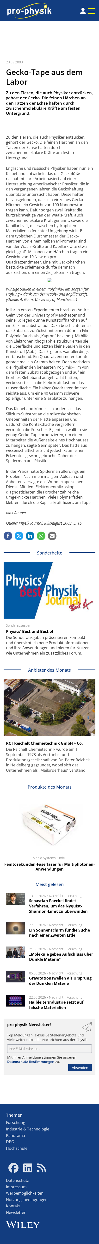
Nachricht (56, 895)
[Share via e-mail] (52, 536)
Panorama (15, 1135)
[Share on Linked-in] (30, 536)
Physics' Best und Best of (29, 631)
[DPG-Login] (83, 11)
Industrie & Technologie (27, 1129)
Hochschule (16, 1148)
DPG (10, 1141)
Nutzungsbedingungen (27, 1199)
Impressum (16, 1187)
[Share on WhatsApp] (41, 536)
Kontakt (13, 1206)
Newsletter (16, 1212)
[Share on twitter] (19, 536)
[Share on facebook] (8, 536)
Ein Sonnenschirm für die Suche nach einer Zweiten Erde (59, 932)
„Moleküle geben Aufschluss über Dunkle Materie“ (61, 957)
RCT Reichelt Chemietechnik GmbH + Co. (44, 743)
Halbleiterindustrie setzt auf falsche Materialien (56, 1005)
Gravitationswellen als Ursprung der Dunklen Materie (60, 980)
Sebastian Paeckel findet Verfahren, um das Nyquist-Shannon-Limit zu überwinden (58, 906)
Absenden (80, 1067)
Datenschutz (17, 1180)
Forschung (74, 895)
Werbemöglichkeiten (24, 1193)
